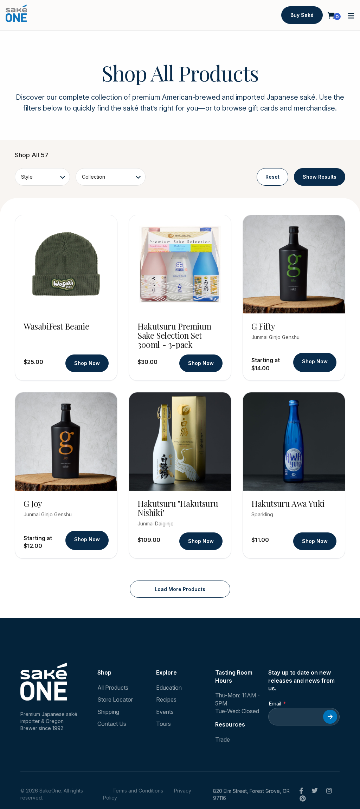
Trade (222, 739)
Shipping (108, 711)
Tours (163, 723)
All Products (112, 687)
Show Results (319, 177)
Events (165, 711)
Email (275, 703)
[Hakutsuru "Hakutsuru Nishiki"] (180, 441)
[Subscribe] (330, 717)
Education (169, 687)
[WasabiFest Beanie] (66, 264)
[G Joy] (66, 441)
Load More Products (180, 589)
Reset (272, 177)
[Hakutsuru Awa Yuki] (294, 441)
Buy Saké (302, 15)
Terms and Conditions (137, 791)
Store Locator (115, 699)
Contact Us (111, 723)
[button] (351, 15)
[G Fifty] (294, 264)
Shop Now (87, 363)
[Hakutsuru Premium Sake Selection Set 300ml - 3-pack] (180, 264)
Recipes (166, 699)
